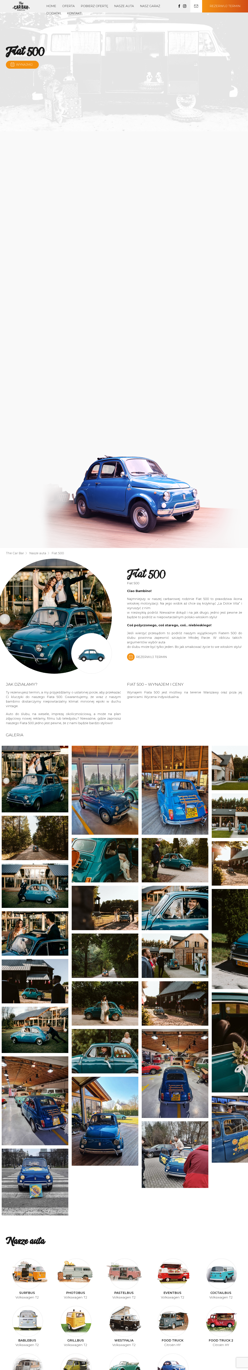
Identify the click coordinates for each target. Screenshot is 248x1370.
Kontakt (74, 13)
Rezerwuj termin (225, 6)
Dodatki (53, 13)
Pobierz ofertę (94, 6)
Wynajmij (24, 64)
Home (51, 6)
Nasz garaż (150, 6)
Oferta (68, 6)
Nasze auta (124, 6)
